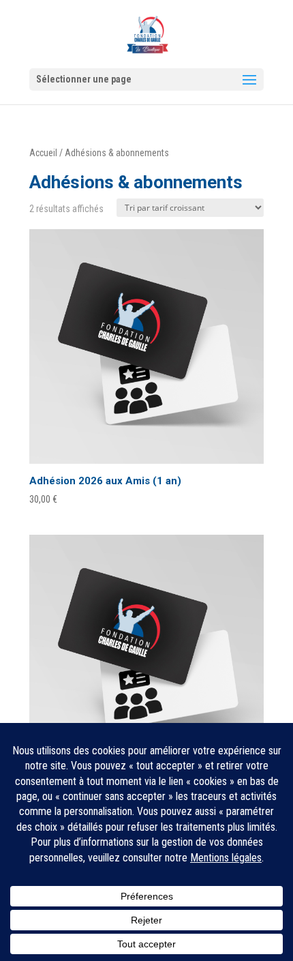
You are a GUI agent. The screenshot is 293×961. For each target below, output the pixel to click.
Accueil (43, 152)
